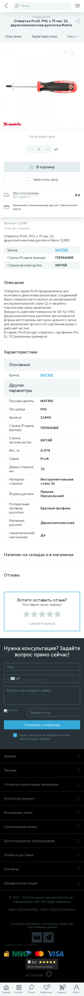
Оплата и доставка (18, 855)
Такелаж (10, 770)
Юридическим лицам (20, 883)
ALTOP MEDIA (34, 975)
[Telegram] (48, 937)
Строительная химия (20, 827)
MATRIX (61, 250)
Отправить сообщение (42, 725)
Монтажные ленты (18, 813)
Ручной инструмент (19, 798)
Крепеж (10, 756)
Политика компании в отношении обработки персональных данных (42, 925)
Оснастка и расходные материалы (31, 784)
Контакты (11, 869)
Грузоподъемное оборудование (29, 841)
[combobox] (12, 678)
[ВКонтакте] (37, 937)
